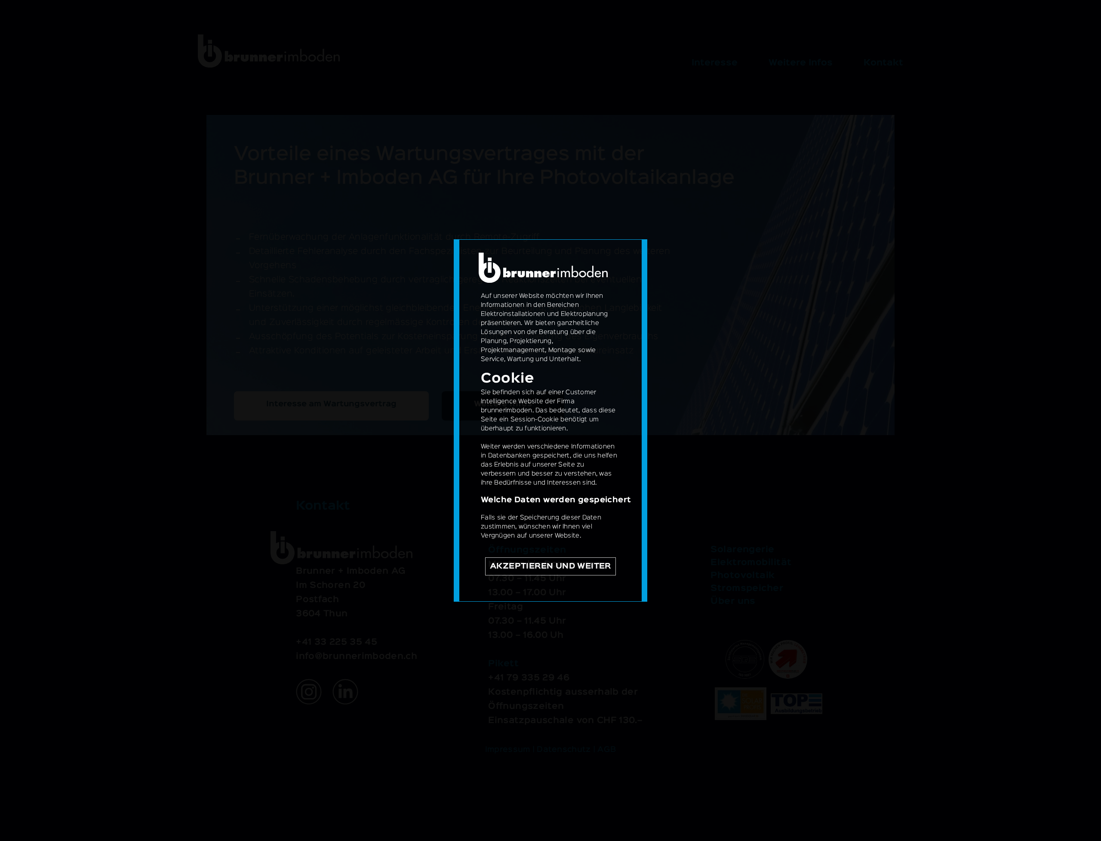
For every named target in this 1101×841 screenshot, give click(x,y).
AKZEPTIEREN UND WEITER (550, 566)
